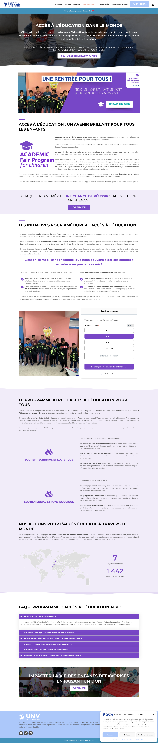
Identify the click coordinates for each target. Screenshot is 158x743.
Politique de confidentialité (135, 739)
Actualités (104, 4)
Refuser (127, 735)
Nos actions (88, 4)
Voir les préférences (146, 735)
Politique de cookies (119, 739)
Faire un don (79, 688)
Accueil (58, 4)
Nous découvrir (72, 4)
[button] (154, 714)
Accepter (110, 735)
